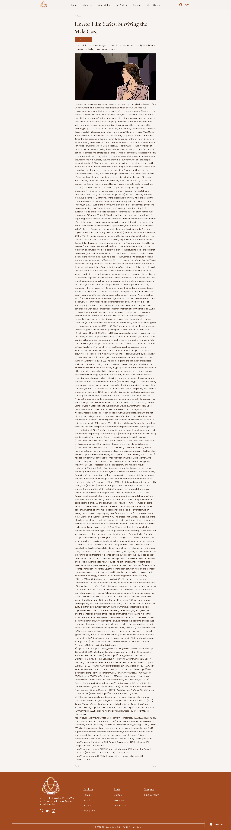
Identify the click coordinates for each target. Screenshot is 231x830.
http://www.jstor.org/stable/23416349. (112, 665)
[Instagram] (53, 810)
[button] (88, 5)
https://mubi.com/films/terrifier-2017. (92, 742)
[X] (41, 810)
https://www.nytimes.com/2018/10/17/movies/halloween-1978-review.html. (109, 749)
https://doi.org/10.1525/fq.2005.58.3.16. (128, 655)
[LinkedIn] (47, 810)
